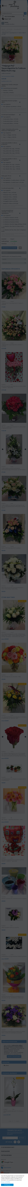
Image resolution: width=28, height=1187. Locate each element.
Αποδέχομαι (7, 1185)
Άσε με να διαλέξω (5, 1182)
